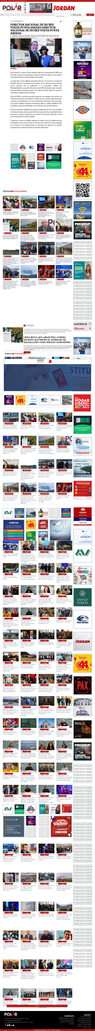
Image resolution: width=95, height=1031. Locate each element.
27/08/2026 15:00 (62, 618)
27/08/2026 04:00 (62, 685)
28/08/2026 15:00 (44, 209)
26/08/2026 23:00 (9, 729)
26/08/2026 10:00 (45, 884)
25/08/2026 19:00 (45, 999)
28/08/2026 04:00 (44, 279)
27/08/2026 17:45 (27, 596)
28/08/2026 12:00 (45, 446)
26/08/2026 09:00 (62, 884)
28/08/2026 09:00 (26, 256)
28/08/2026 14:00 (61, 209)
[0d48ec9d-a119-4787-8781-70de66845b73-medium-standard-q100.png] (12, 11)
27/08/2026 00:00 (62, 707)
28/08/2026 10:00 (9, 256)
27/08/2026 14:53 (9, 641)
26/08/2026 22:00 (27, 729)
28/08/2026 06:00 (9, 279)
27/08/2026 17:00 (62, 596)
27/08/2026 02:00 (27, 707)
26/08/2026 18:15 (62, 774)
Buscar (90, 14)
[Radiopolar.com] (2, 14)
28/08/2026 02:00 (27, 552)
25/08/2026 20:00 (27, 999)
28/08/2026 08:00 (44, 256)
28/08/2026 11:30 (63, 446)
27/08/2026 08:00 (62, 663)
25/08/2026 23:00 (27, 970)
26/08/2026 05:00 (62, 913)
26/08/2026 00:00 (9, 970)
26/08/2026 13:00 (62, 855)
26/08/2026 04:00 (9, 941)
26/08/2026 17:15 (45, 796)
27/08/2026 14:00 (27, 641)
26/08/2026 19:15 (62, 751)
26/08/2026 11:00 (27, 884)
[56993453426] (25, 3)
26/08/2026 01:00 (62, 941)
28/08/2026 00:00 (62, 552)
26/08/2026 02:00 (45, 941)
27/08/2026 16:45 (9, 618)
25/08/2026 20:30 (9, 999)
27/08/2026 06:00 (27, 685)
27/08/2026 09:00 (45, 663)
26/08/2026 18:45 (27, 774)
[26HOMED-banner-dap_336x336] (60, 540)
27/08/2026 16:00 (45, 618)
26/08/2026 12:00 (9, 884)
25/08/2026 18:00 (62, 999)
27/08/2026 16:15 (27, 618)
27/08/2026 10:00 (27, 663)
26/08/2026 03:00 (27, 941)
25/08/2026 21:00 (62, 970)
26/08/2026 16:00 (9, 855)
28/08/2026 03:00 (61, 279)
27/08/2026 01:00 (45, 707)
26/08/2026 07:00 (27, 913)
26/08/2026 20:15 (9, 751)
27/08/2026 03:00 (9, 707)
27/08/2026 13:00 (45, 641)
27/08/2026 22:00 (27, 574)
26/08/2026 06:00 (45, 913)
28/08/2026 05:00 (26, 279)
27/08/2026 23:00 (9, 574)
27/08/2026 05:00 (45, 685)
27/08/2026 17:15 (45, 596)
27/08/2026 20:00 (62, 574)
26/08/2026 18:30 (45, 774)
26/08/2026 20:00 (27, 751)
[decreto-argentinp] (13, 342)
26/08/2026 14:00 (45, 855)
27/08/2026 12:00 (62, 641)
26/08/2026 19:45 (45, 751)
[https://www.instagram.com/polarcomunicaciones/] (25, 10)
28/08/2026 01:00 (45, 552)
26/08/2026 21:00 (45, 729)
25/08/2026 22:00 (45, 970)
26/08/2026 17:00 (62, 796)
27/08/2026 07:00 (9, 685)
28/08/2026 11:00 (9, 470)
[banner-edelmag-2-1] (13, 540)
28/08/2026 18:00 (9, 423)
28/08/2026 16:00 (26, 209)
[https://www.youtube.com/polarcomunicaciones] (25, 11)
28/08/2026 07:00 (61, 256)
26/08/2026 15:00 (27, 855)
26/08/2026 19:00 (9, 774)
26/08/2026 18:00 (9, 796)
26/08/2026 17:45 (27, 796)
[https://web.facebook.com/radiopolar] (25, 5)
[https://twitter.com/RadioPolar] (25, 7)
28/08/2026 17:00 (9, 209)
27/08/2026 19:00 (9, 596)
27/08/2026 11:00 (9, 663)
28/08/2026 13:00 (30, 325)
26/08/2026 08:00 (9, 913)
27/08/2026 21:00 (45, 574)
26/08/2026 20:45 (62, 729)
